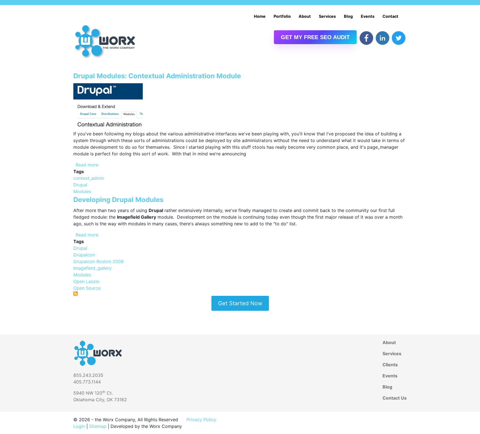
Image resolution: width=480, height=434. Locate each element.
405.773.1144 (87, 382)
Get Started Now (240, 303)
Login (79, 426)
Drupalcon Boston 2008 (98, 261)
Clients (390, 364)
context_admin (88, 178)
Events (367, 16)
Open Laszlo (86, 281)
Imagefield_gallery (92, 268)
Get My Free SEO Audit (315, 37)
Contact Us (394, 398)
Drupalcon (84, 255)
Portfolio (282, 16)
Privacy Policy (201, 419)
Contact (390, 16)
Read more (87, 165)
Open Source (87, 288)
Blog (348, 16)
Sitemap (97, 426)
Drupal (80, 185)
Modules (82, 191)
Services (327, 16)
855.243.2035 (88, 375)
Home (260, 16)
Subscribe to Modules (75, 293)
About (305, 16)
